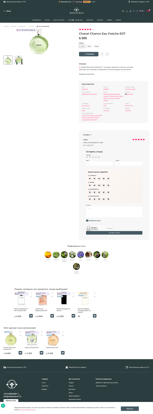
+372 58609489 (10, 394)
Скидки (71, 382)
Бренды (44, 389)
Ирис (117, 96)
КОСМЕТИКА (79, 20)
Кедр (121, 96)
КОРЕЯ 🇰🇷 (71, 20)
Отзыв (88, 205)
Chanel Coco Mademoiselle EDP (41, 309)
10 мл (96, 46)
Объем (81, 43)
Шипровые (85, 94)
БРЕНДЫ (118, 20)
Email (117, 160)
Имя (87, 160)
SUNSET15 (87, 1)
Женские (85, 89)
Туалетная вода (130, 89)
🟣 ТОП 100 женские (43, 26)
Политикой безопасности (27, 410)
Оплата (71, 386)
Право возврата (74, 396)
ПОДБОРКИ (22, 26)
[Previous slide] (18, 41)
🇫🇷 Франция (129, 94)
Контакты (45, 386)
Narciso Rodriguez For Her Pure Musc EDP (21, 309)
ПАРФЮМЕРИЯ (36, 20)
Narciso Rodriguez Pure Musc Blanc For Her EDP (84, 310)
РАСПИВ (47, 20)
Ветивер (111, 94)
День (83, 110)
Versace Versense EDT (32, 347)
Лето (131, 105)
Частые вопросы (101, 386)
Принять (129, 409)
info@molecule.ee (11, 396)
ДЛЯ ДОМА (89, 20)
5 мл (89, 46)
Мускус (105, 98)
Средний (128, 110)
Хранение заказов (75, 399)
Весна (127, 105)
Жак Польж (86, 105)
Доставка (72, 389)
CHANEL (106, 89)
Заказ (71, 393)
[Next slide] (59, 41)
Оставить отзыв (114, 233)
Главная (6, 26)
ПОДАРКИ (100, 20)
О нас (43, 382)
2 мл (82, 46)
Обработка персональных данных (107, 382)
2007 (105, 105)
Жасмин (112, 96)
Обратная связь (11, 400)
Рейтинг (89, 155)
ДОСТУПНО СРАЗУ (58, 20)
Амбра (105, 94)
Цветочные (93, 94)
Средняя (106, 110)
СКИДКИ (109, 20)
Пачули (111, 98)
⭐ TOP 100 (31, 26)
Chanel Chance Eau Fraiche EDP (92, 115)
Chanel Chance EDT (88, 117)
